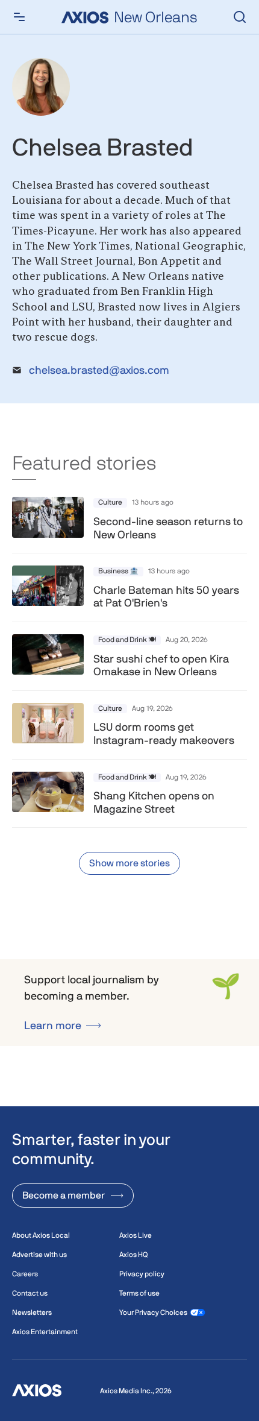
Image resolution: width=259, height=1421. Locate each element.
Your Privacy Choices (153, 1312)
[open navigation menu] (19, 17)
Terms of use (139, 1293)
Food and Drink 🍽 (127, 639)
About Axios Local (41, 1235)
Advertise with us (39, 1254)
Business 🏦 (118, 571)
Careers (25, 1274)
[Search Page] (239, 17)
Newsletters (32, 1312)
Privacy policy (141, 1274)
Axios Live (135, 1235)
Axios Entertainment (45, 1331)
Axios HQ (133, 1254)
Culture (110, 502)
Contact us (30, 1293)
